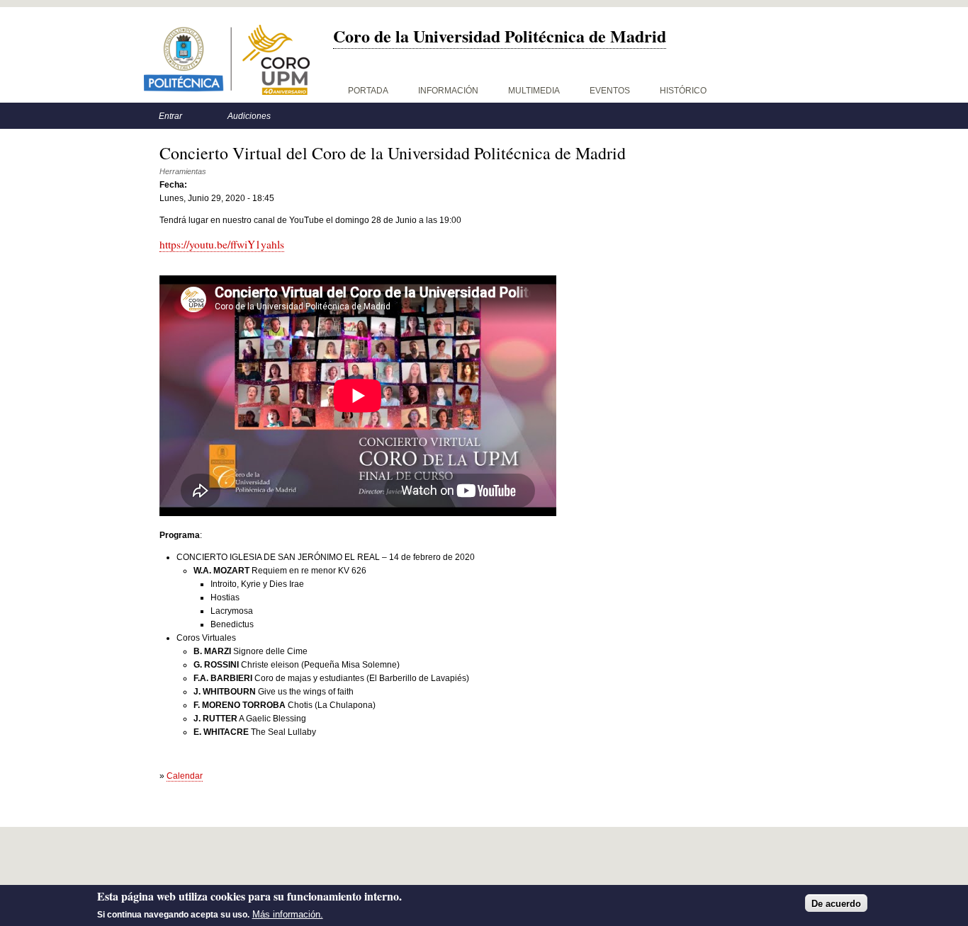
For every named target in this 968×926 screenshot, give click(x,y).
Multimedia (534, 91)
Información (448, 91)
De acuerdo (836, 903)
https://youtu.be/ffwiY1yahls (221, 244)
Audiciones (249, 116)
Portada (368, 91)
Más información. (287, 914)
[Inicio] (227, 60)
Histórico (683, 91)
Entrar (170, 116)
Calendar (185, 776)
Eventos (610, 91)
